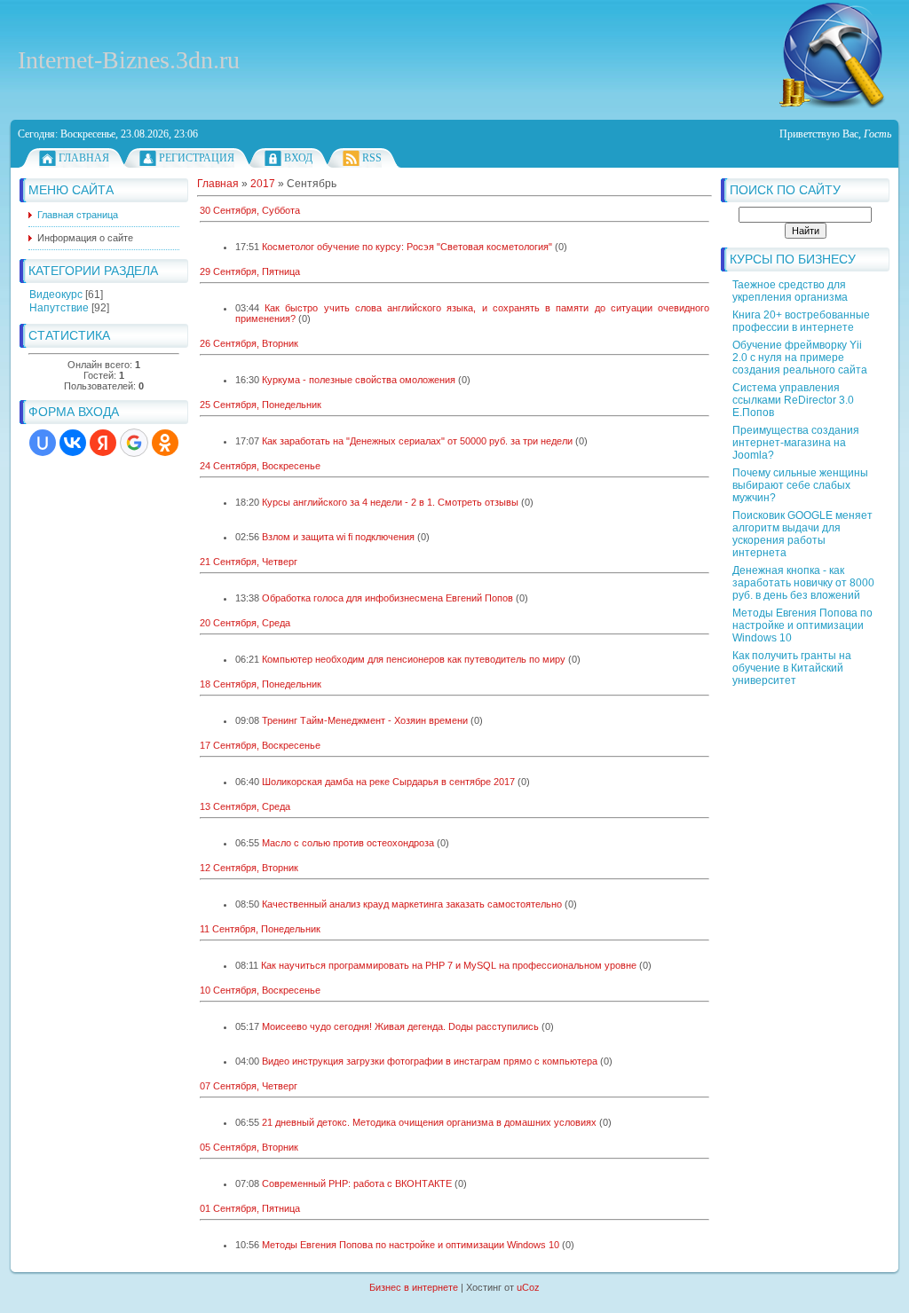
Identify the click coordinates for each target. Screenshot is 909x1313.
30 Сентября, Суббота (250, 210)
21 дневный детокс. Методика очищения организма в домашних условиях (429, 1122)
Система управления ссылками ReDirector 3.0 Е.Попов (793, 400)
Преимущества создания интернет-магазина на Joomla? (795, 442)
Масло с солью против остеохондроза (348, 842)
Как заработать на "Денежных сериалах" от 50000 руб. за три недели (417, 441)
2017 (262, 183)
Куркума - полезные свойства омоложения (358, 379)
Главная (84, 158)
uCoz (528, 1287)
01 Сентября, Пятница (250, 1208)
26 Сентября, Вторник (249, 343)
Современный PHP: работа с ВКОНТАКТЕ (357, 1183)
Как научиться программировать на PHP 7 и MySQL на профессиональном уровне (448, 965)
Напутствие (59, 308)
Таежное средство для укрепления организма (790, 291)
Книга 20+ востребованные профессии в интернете (801, 321)
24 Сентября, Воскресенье (260, 465)
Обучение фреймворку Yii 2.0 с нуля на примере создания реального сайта (799, 357)
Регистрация (196, 158)
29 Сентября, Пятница (250, 271)
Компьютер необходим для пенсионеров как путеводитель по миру (413, 659)
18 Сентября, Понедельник (260, 684)
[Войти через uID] (42, 442)
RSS (372, 158)
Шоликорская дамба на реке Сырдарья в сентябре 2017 (388, 781)
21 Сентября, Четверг (248, 561)
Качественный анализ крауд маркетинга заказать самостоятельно (412, 904)
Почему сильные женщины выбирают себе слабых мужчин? (800, 485)
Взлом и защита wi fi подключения (338, 536)
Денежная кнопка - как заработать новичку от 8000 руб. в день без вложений (803, 582)
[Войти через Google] (134, 442)
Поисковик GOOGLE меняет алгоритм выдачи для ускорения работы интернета (802, 534)
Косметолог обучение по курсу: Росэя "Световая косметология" (407, 246)
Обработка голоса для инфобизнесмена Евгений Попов (387, 598)
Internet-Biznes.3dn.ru (129, 60)
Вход (298, 158)
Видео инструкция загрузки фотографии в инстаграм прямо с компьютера (429, 1061)
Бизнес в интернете (413, 1287)
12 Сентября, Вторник (249, 867)
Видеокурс (56, 294)
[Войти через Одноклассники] (165, 442)
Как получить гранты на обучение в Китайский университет (791, 668)
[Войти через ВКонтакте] (72, 442)
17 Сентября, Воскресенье (260, 745)
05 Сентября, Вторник (249, 1147)
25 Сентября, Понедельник (260, 404)
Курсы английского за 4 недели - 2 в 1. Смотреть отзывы (390, 502)
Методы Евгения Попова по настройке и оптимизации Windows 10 (802, 625)
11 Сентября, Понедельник (260, 929)
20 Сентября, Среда (245, 622)
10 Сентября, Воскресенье (260, 990)
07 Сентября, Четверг (248, 1086)
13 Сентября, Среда (245, 806)
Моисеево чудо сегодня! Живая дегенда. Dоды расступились (400, 1026)
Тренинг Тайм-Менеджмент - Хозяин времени (365, 720)
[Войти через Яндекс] (103, 442)
